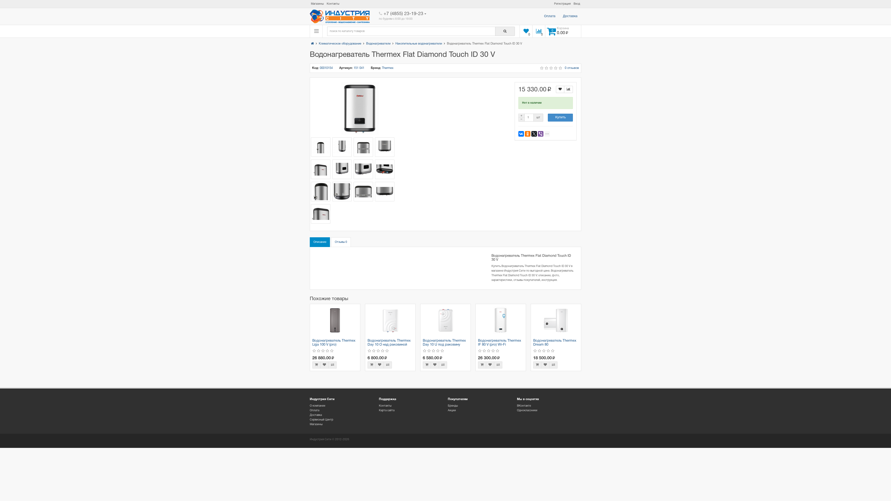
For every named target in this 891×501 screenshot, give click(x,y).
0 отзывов (572, 68)
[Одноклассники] (527, 134)
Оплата (549, 16)
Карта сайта (386, 410)
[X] (534, 134)
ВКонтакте (524, 406)
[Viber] (540, 134)
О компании (317, 406)
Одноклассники (527, 410)
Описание (319, 242)
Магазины (316, 424)
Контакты (385, 406)
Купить (560, 117)
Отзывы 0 (341, 242)
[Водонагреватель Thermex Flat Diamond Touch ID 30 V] (360, 108)
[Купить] (316, 365)
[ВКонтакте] (521, 134)
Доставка (570, 16)
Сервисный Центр (321, 419)
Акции (452, 410)
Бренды (453, 406)
